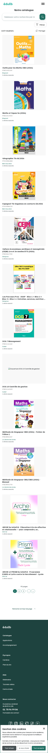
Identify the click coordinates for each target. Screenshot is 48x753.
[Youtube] (37, 723)
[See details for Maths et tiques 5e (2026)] (24, 101)
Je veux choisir (24, 748)
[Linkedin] (21, 723)
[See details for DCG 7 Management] (24, 329)
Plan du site (7, 665)
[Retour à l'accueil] (8, 4)
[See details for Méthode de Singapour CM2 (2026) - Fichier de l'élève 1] (24, 421)
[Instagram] (16, 723)
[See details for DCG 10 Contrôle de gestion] (24, 374)
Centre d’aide (8, 689)
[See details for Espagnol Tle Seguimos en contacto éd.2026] (24, 192)
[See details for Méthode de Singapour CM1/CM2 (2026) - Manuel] (24, 469)
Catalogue (7, 635)
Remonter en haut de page (22, 609)
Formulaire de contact (11, 713)
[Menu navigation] (42, 4)
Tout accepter (38, 748)
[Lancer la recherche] (42, 17)
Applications (7, 640)
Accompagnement (10, 645)
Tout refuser (9, 748)
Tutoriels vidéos (8, 684)
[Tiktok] (32, 723)
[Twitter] (27, 723)
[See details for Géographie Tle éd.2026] (24, 146)
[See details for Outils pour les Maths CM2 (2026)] (24, 56)
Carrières (6, 660)
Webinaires (7, 680)
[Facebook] (10, 723)
